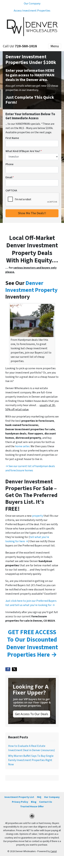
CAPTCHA (11, 190)
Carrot (53, 851)
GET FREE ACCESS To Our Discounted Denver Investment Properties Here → (32, 643)
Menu (54, 46)
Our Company (32, 3)
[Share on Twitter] (14, 669)
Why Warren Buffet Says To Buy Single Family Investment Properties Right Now (31, 760)
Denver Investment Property (31, 286)
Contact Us (45, 802)
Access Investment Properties (32, 11)
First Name (12, 138)
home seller (22, 446)
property (37, 516)
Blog (33, 802)
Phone (10, 164)
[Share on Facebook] (7, 669)
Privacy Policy (20, 802)
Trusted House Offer (32, 806)
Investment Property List (19, 797)
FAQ (39, 797)
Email (10, 177)
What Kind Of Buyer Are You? (24, 151)
